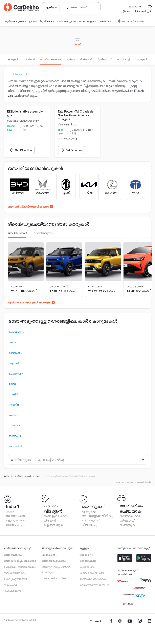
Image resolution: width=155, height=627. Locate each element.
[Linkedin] (149, 621)
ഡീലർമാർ (29, 59)
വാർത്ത (70, 59)
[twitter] (119, 621)
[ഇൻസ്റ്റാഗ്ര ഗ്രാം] (140, 621)
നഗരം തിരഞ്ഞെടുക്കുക (134, 21)
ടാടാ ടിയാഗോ (135, 286)
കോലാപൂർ (16, 373)
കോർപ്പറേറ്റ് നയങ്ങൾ (15, 578)
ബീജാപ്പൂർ (15, 435)
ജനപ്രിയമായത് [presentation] (17, 233)
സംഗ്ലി (13, 394)
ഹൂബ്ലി (14, 363)
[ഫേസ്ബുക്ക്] (111, 621)
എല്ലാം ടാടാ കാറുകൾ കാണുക (29, 302)
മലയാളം (133, 6)
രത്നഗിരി (14, 404)
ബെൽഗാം (15, 352)
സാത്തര (14, 425)
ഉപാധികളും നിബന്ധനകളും (20, 566)
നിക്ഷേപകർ (10, 584)
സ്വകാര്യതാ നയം (15, 572)
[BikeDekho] (122, 581)
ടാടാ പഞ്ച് (17, 286)
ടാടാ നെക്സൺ (59, 286)
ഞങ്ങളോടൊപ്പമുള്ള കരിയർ (20, 560)
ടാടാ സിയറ (95, 286)
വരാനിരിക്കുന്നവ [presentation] (43, 233)
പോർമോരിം (16, 332)
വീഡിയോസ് (104, 59)
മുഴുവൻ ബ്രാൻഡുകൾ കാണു (28, 206)
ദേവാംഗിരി (15, 446)
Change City (21, 74)
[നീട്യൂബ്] (130, 621)
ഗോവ (12, 342)
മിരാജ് (12, 383)
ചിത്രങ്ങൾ (85, 59)
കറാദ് (12, 415)
